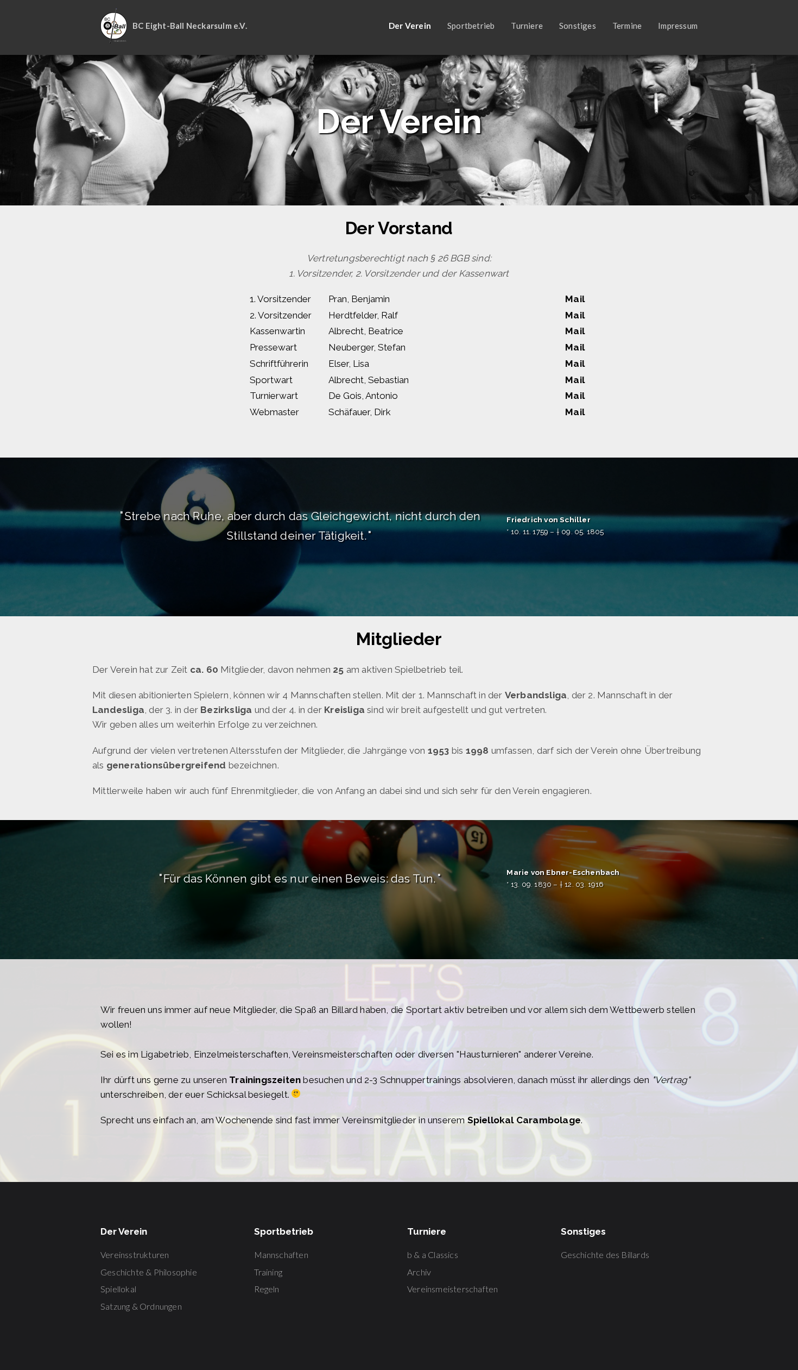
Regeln (267, 1289)
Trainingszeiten (265, 1079)
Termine (627, 25)
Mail (575, 298)
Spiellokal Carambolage (524, 1120)
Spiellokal (118, 1289)
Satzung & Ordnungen (141, 1306)
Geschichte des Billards (605, 1254)
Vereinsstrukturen (134, 1254)
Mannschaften (281, 1254)
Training (268, 1272)
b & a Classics (432, 1254)
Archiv (419, 1272)
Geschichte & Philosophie (148, 1272)
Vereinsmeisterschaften (452, 1289)
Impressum (678, 25)
